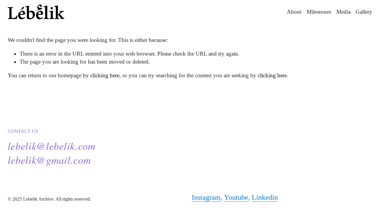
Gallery (364, 12)
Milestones (319, 12)
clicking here (104, 75)
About (294, 12)
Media (343, 12)
